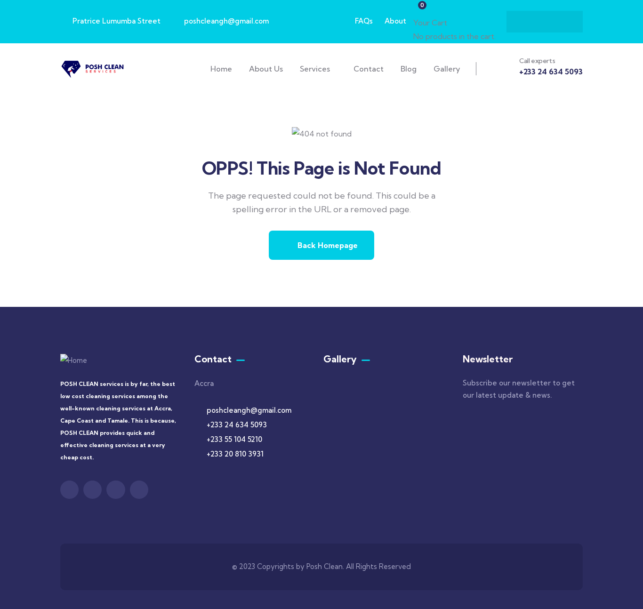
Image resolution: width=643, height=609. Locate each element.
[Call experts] (503, 67)
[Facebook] (526, 21)
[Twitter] (544, 21)
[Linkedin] (139, 490)
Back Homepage (327, 245)
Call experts (537, 60)
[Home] (93, 68)
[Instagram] (563, 21)
